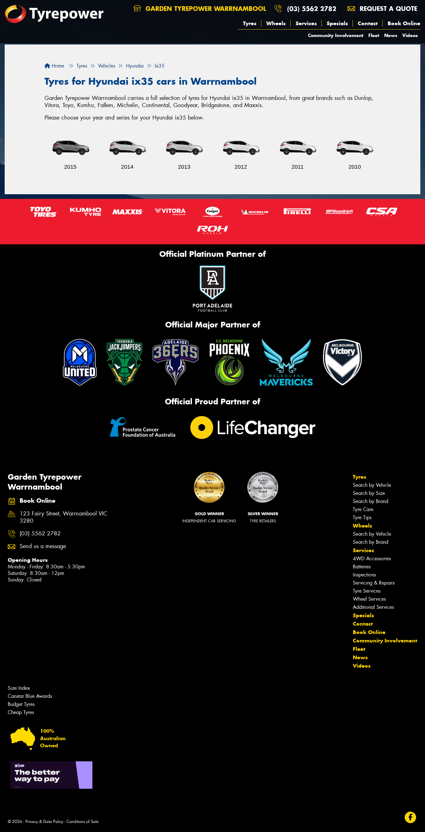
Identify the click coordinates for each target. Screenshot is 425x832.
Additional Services (373, 607)
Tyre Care (363, 509)
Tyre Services (367, 591)
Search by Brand (370, 501)
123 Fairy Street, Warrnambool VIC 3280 (63, 517)
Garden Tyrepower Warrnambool (204, 8)
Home (57, 66)
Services (306, 23)
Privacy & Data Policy (44, 821)
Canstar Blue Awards (30, 696)
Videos (410, 35)
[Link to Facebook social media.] (410, 817)
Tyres (249, 23)
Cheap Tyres (21, 712)
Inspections (364, 574)
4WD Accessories (372, 558)
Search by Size (369, 493)
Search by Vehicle (372, 485)
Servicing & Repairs (374, 583)
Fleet (373, 35)
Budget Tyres (21, 704)
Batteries (362, 566)
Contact (368, 23)
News (390, 35)
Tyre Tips (362, 517)
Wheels (276, 23)
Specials (337, 23)
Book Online (404, 23)
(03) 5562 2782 (311, 8)
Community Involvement (335, 35)
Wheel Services (369, 599)
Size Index (19, 688)
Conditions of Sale (83, 821)
